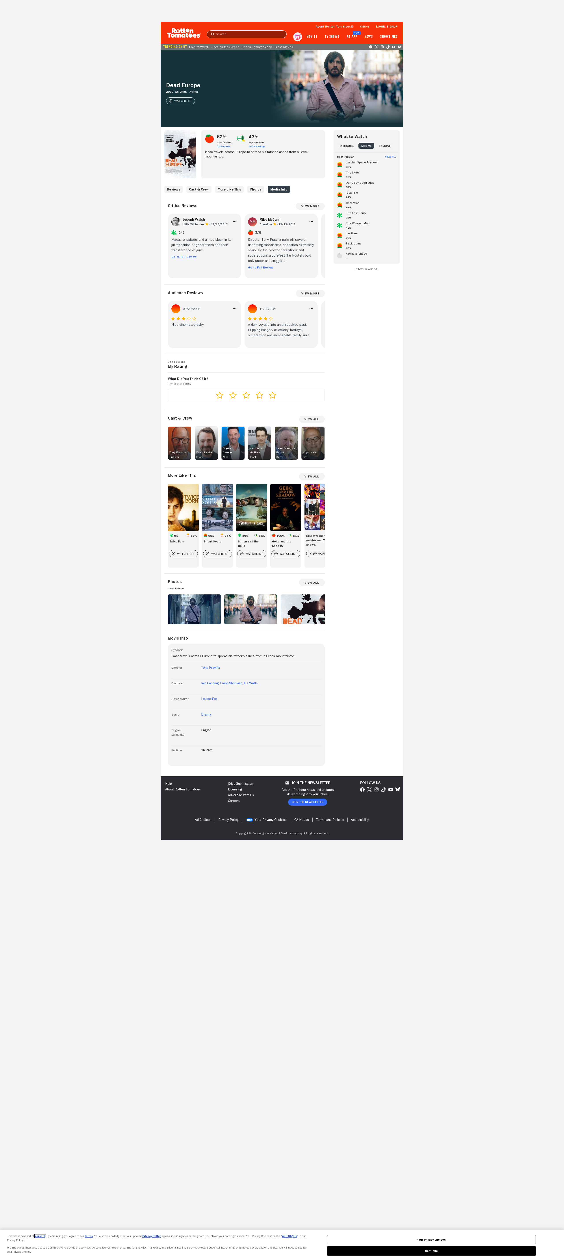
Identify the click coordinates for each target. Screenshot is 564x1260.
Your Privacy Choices (271, 819)
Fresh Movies (284, 46)
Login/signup (387, 26)
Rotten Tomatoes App (257, 46)
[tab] (346, 145)
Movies (311, 37)
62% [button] (222, 136)
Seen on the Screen (225, 46)
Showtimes (389, 37)
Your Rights (289, 1236)
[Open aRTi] (297, 37)
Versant (40, 1236)
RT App (352, 37)
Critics (364, 26)
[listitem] (366, 164)
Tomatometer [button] (224, 142)
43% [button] (254, 136)
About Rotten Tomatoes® (335, 26)
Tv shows (332, 37)
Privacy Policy (151, 1236)
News (368, 37)
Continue (431, 1250)
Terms (89, 1236)
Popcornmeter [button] (257, 142)
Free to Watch (199, 46)
